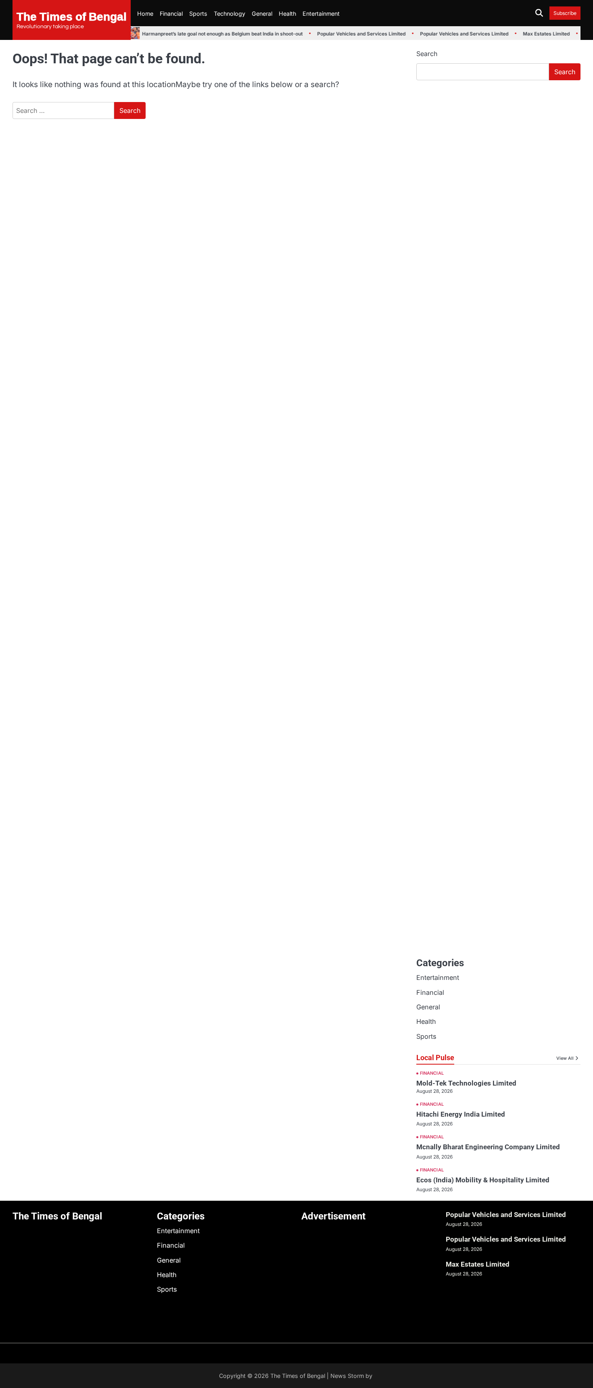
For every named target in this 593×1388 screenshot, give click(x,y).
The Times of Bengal (72, 16)
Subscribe (564, 13)
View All (565, 1058)
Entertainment (321, 13)
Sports (198, 13)
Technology (229, 13)
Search (426, 54)
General (262, 13)
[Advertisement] (498, 147)
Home (145, 13)
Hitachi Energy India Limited (460, 1114)
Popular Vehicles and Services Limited (356, 34)
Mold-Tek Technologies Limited (466, 1083)
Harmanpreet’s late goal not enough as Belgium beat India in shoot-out (217, 34)
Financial (171, 13)
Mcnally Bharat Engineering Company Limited (488, 1147)
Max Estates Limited (541, 34)
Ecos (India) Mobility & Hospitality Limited (482, 1180)
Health (287, 13)
